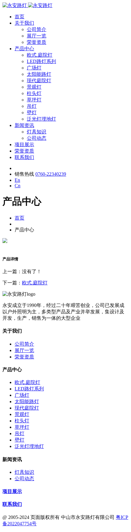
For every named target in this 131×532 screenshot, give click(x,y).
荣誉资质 (36, 42)
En (17, 180)
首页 (19, 16)
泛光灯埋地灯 (41, 119)
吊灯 (32, 106)
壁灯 (32, 112)
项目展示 (24, 144)
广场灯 (34, 67)
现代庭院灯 (39, 80)
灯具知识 (36, 131)
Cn (17, 185)
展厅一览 (36, 35)
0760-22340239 (50, 174)
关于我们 (24, 23)
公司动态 (36, 138)
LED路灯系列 (41, 61)
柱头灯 (34, 93)
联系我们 (24, 157)
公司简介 (36, 29)
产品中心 (24, 48)
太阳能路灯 (39, 74)
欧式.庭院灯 (39, 55)
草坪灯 (34, 99)
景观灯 (34, 87)
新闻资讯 (24, 125)
